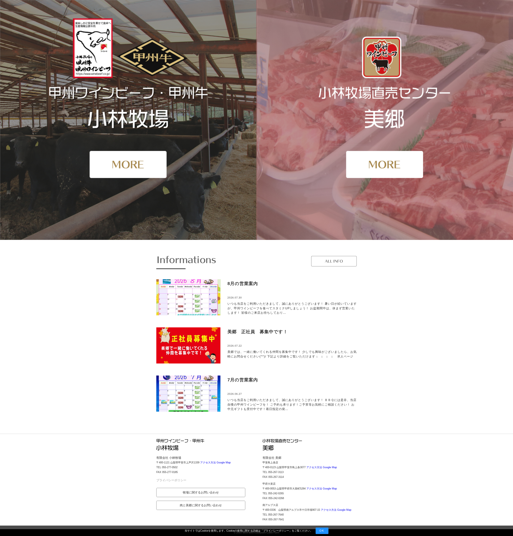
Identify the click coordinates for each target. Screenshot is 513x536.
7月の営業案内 (242, 379)
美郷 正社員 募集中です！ (257, 331)
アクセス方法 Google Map (215, 462)
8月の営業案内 (242, 283)
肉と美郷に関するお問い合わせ (201, 505)
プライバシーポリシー (276, 530)
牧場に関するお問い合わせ (201, 492)
